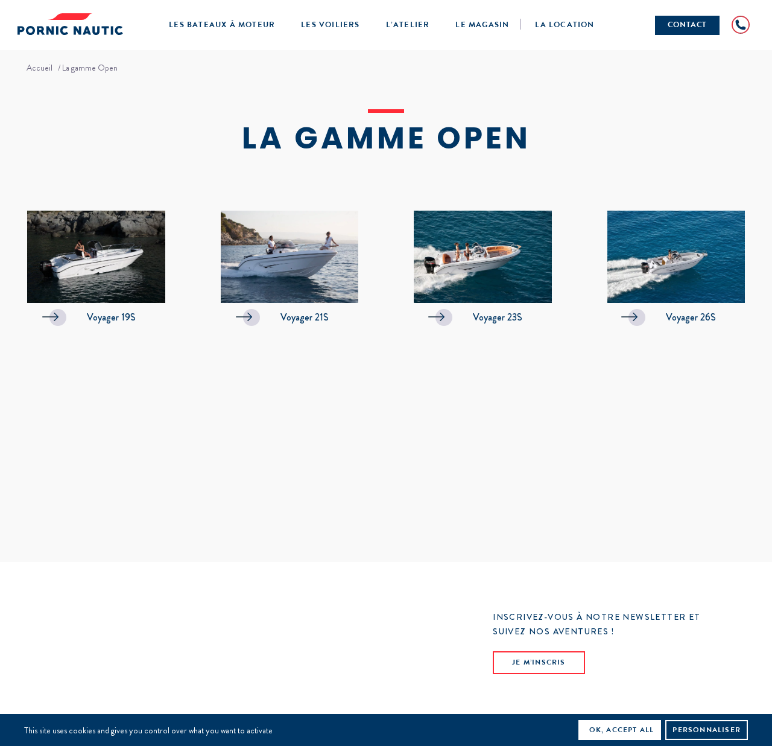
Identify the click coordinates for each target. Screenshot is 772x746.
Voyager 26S (691, 317)
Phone (741, 25)
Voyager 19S (111, 317)
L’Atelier (408, 26)
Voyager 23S (497, 317)
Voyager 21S (304, 317)
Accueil (39, 68)
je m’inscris (538, 663)
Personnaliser (706, 731)
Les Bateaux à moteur (222, 26)
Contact (687, 26)
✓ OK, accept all (617, 731)
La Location (564, 26)
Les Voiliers (330, 26)
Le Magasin (482, 26)
